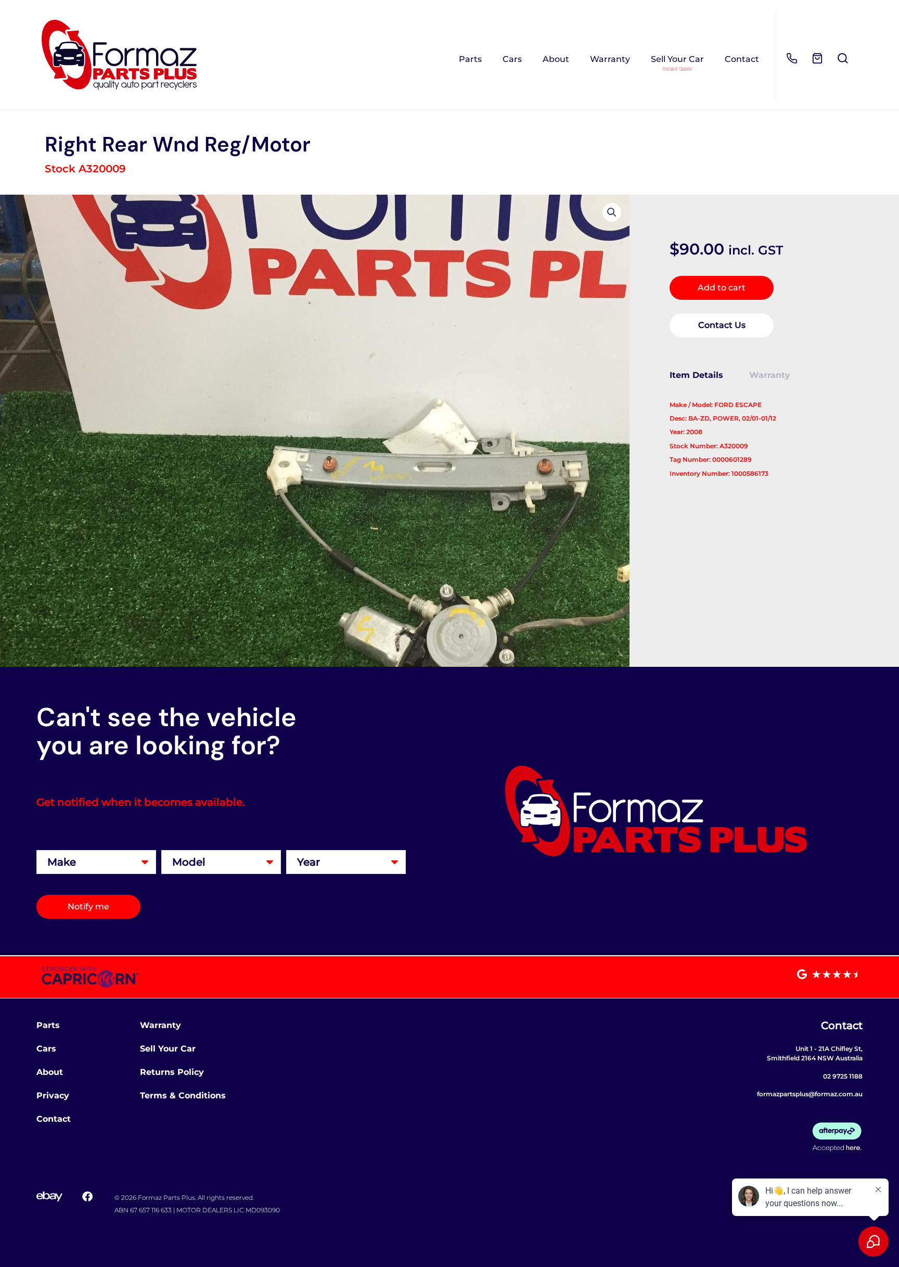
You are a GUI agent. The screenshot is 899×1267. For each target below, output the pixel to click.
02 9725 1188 (843, 1076)
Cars (512, 59)
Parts (470, 59)
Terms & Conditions (183, 1095)
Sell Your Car (677, 59)
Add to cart (722, 288)
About (556, 59)
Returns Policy (172, 1072)
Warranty (610, 59)
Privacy (52, 1095)
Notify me (88, 906)
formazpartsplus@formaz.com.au (810, 1094)
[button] (611, 212)
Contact (742, 59)
